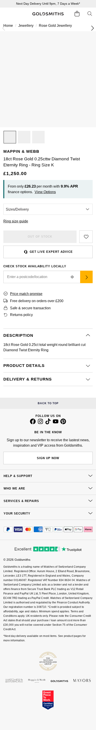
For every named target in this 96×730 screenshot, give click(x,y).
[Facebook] (33, 423)
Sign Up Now (48, 458)
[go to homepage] (48, 14)
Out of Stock (40, 236)
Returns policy (21, 315)
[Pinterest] (63, 423)
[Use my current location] (72, 277)
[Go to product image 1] (10, 137)
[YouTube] (55, 423)
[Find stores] (86, 277)
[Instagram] (40, 423)
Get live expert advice (51, 251)
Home (8, 25)
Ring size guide (15, 221)
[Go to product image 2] (24, 137)
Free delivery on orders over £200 (36, 301)
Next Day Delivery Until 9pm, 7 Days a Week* (48, 3)
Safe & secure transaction (30, 308)
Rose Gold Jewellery (55, 25)
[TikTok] (48, 423)
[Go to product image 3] (38, 137)
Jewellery (25, 25)
